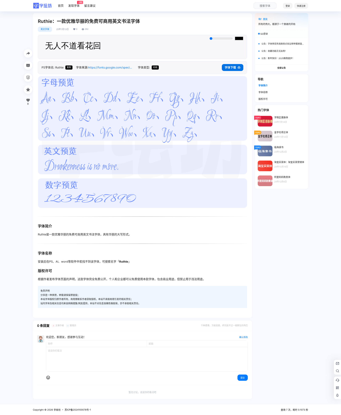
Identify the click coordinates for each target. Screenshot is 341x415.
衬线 (155, 67)
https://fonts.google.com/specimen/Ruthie (111, 67)
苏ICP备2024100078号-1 (78, 409)
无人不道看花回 (73, 47)
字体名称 (263, 92)
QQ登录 (264, 33)
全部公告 (281, 68)
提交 (242, 377)
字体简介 (263, 85)
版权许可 (263, 98)
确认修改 (243, 337)
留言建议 (90, 5)
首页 (61, 5)
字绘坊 (57, 409)
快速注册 (301, 6)
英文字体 (45, 29)
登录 (288, 6)
